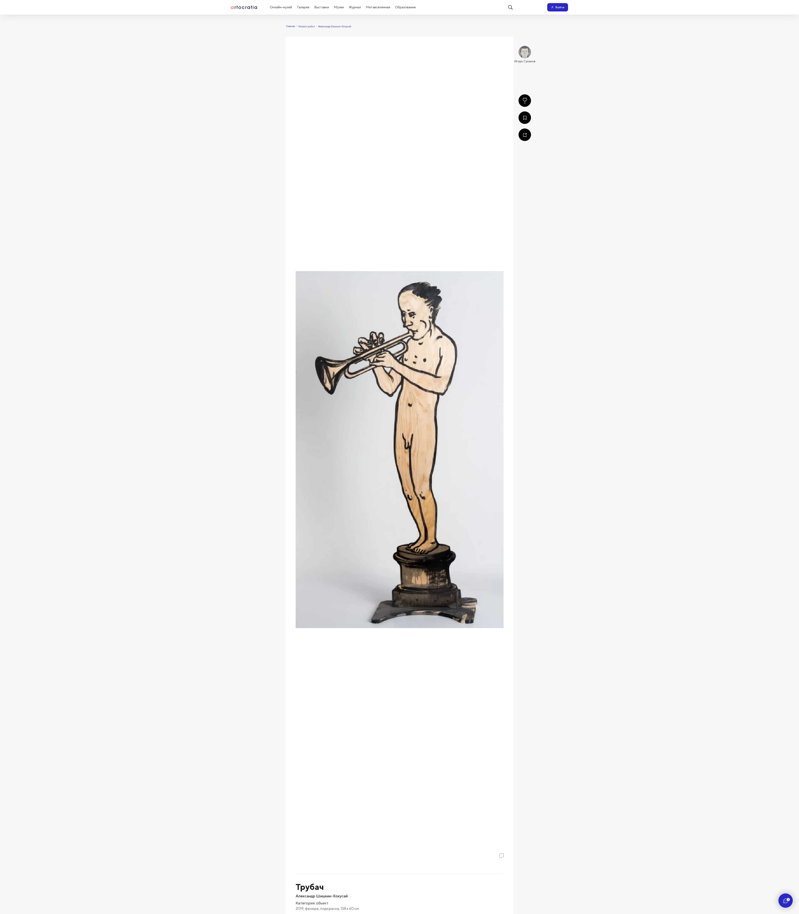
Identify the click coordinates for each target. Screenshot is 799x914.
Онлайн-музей (281, 7)
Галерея (303, 7)
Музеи (339, 7)
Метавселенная (378, 7)
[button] (400, 450)
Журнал (355, 7)
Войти (559, 7)
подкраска (329, 908)
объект (322, 903)
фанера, (312, 908)
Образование (405, 7)
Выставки (321, 7)
